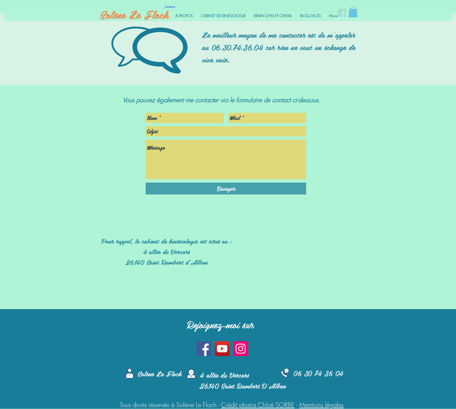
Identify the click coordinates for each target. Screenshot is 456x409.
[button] (352, 12)
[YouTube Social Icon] (222, 348)
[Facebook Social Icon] (203, 348)
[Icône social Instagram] (240, 348)
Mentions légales (321, 405)
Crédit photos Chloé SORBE (257, 405)
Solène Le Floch (133, 14)
